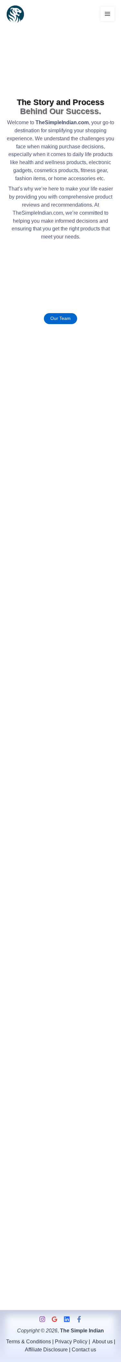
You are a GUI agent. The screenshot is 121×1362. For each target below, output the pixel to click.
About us (102, 1341)
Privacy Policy (71, 1341)
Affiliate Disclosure (46, 1349)
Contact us (84, 1349)
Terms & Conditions (28, 1341)
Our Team (60, 318)
